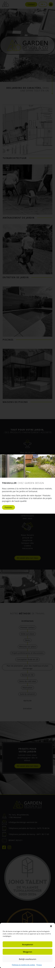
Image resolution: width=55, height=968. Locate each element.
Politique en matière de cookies (23, 965)
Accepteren (27, 944)
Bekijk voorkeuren (27, 959)
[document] (27, 484)
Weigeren (27, 951)
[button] (51, 926)
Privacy (39, 965)
